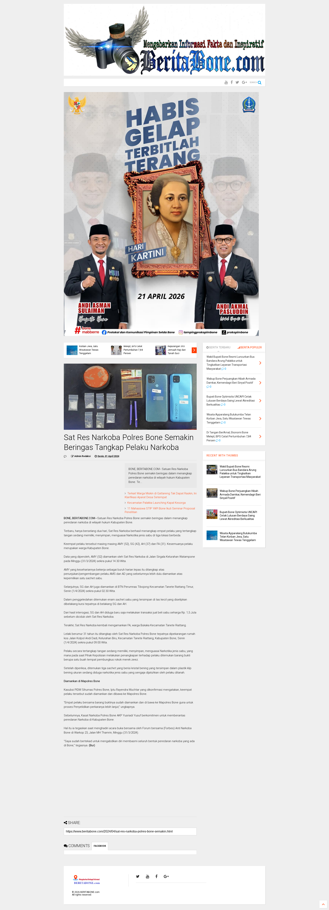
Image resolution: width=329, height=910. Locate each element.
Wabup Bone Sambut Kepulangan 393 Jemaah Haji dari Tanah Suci (178, 348)
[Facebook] (232, 82)
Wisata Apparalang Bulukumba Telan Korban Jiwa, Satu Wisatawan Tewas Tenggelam (89, 346)
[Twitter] (237, 82)
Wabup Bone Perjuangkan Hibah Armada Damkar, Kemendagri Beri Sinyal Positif (240, 494)
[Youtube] (226, 82)
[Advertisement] (130, 787)
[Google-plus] (244, 82)
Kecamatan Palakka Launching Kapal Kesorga (156, 502)
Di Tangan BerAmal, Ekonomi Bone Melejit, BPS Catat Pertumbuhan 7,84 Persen (134, 346)
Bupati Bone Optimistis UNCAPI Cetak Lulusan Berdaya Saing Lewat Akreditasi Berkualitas (238, 515)
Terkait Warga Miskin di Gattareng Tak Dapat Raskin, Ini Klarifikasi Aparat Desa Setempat (160, 495)
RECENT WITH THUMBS (222, 455)
